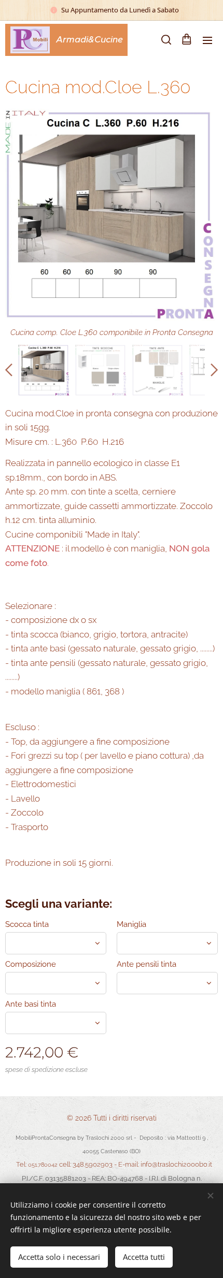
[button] (165, 40)
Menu (207, 40)
